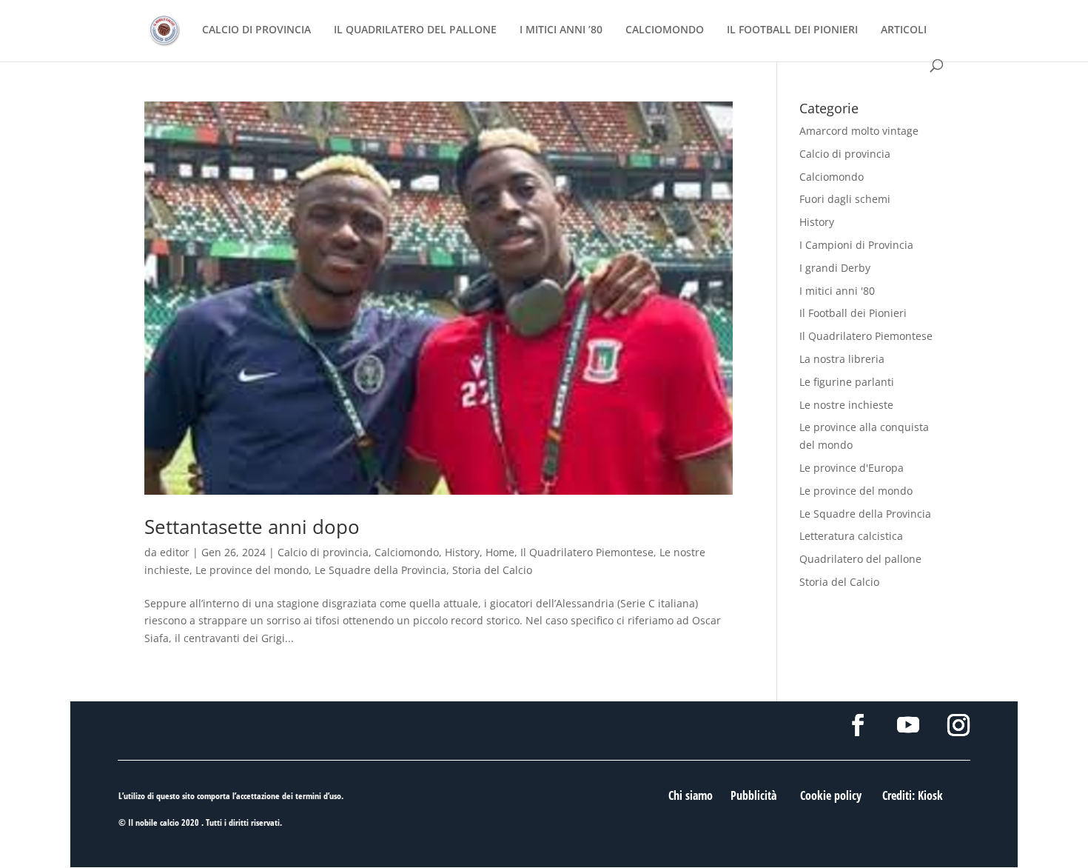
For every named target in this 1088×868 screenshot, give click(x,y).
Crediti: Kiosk (912, 795)
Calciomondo (407, 552)
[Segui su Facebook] (858, 725)
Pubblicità (753, 795)
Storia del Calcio (492, 570)
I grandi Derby (834, 268)
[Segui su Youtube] (908, 725)
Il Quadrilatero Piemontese (587, 552)
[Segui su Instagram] (958, 725)
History (462, 552)
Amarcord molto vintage (859, 131)
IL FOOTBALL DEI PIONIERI (792, 30)
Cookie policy (831, 795)
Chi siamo (690, 795)
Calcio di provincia (323, 552)
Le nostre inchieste (846, 405)
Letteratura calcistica (851, 536)
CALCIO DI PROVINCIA (256, 30)
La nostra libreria (841, 359)
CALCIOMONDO (664, 30)
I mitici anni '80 (837, 291)
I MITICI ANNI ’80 (561, 30)
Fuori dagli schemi (844, 199)
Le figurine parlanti (846, 382)
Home (500, 552)
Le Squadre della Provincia (380, 570)
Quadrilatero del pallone (860, 559)
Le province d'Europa (851, 468)
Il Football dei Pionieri (853, 313)
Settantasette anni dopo (252, 526)
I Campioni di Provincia (856, 245)
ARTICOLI (904, 30)
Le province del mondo (252, 570)
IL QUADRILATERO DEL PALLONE (415, 30)
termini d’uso (318, 795)
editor (174, 552)
